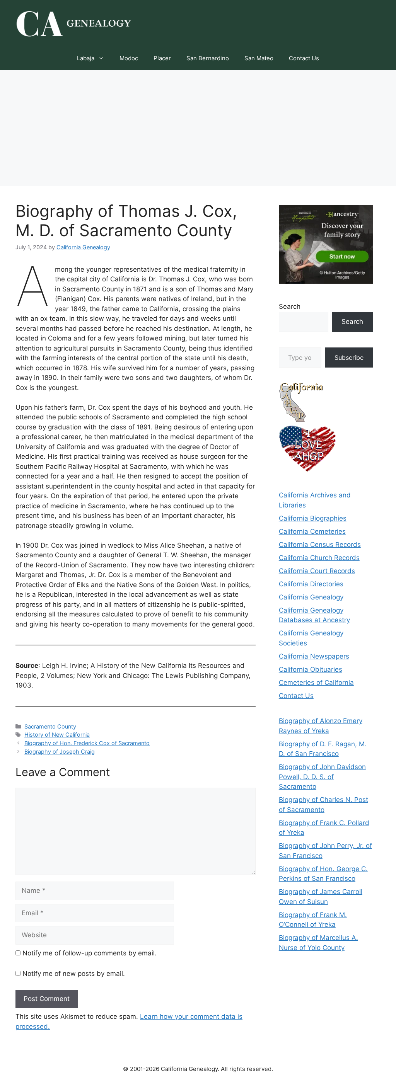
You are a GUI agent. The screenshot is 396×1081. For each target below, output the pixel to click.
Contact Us (304, 58)
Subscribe (349, 357)
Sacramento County (50, 726)
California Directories (311, 584)
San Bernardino (207, 58)
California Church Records (319, 558)
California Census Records (320, 544)
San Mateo (258, 58)
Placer (162, 58)
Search (289, 306)
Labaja (85, 58)
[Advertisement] (198, 128)
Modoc (128, 58)
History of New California (57, 734)
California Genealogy (311, 597)
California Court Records (317, 571)
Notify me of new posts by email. (73, 973)
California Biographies (312, 518)
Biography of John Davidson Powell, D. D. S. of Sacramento (322, 776)
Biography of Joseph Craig (59, 751)
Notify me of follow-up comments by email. (89, 953)
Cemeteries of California (316, 682)
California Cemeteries (312, 531)
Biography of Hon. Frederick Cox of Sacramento (87, 743)
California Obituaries (310, 669)
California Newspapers (314, 656)
